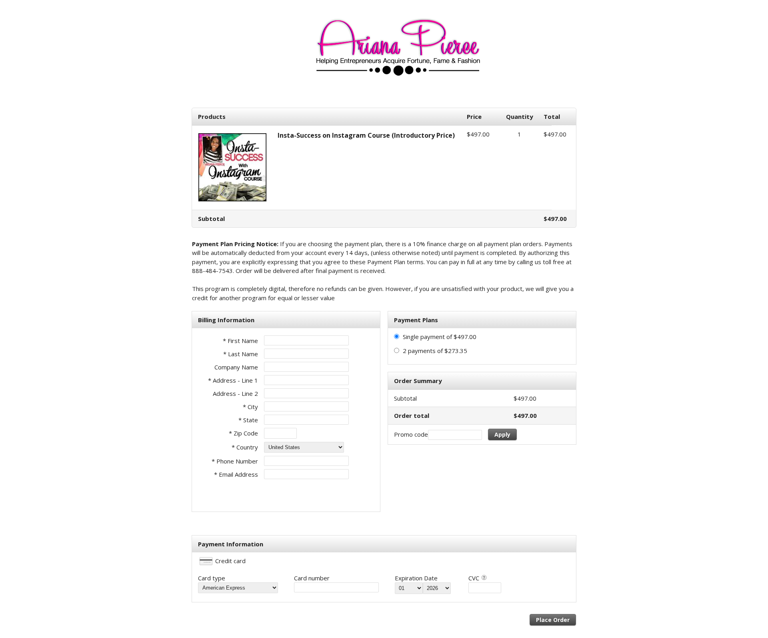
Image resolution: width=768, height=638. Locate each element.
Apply (502, 434)
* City (250, 407)
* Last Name (240, 354)
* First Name (240, 341)
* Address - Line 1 (233, 380)
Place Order (553, 620)
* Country (245, 447)
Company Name (236, 367)
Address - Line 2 (235, 393)
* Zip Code (243, 433)
